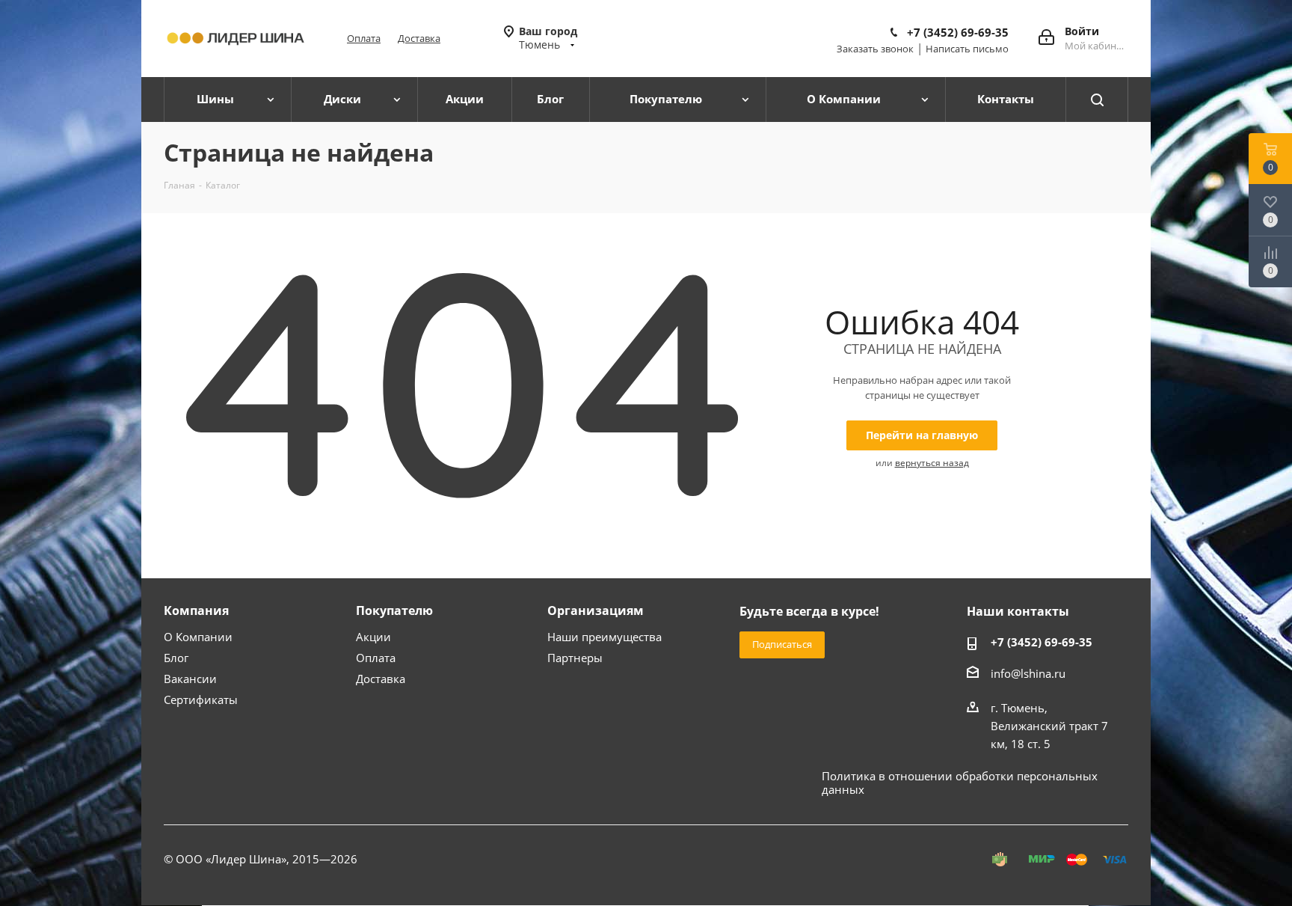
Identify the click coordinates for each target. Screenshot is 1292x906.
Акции (373, 636)
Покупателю (394, 610)
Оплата (364, 38)
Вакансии (190, 678)
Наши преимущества (604, 636)
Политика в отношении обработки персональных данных (960, 782)
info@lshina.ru (1028, 673)
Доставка (419, 38)
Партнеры (575, 657)
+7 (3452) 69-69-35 (958, 32)
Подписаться (782, 644)
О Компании (198, 636)
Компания (196, 610)
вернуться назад (932, 462)
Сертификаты (201, 699)
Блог (176, 657)
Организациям (595, 610)
